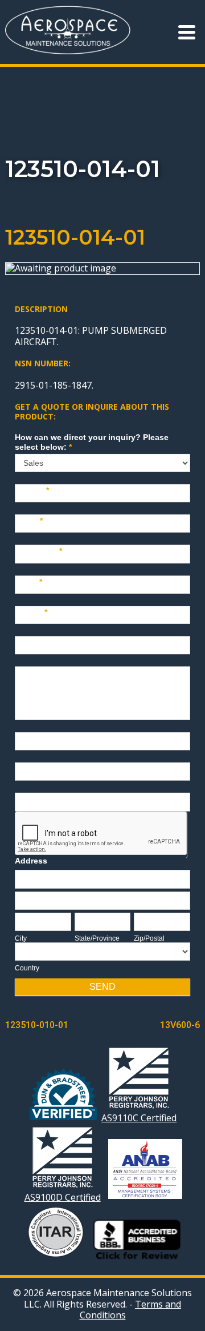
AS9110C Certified (139, 1118)
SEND (102, 987)
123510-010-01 (36, 1025)
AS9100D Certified (62, 1197)
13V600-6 (180, 1025)
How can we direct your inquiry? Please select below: (92, 442)
